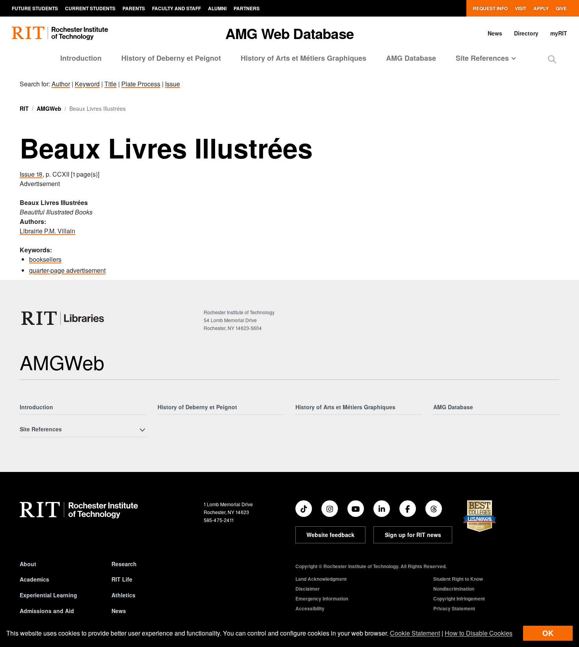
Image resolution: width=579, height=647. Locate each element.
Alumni (217, 8)
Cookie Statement (415, 633)
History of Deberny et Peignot (171, 58)
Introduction (81, 58)
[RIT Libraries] (63, 318)
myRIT (558, 33)
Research (124, 564)
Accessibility (310, 608)
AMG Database (411, 58)
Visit (520, 8)
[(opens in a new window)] (303, 508)
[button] (552, 59)
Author (61, 83)
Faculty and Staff (176, 8)
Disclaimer (307, 588)
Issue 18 (31, 174)
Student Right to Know (458, 578)
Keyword (87, 83)
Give (561, 8)
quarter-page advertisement (67, 270)
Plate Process (140, 83)
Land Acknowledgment (321, 578)
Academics (34, 579)
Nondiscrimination (453, 588)
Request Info (490, 8)
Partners (247, 8)
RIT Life (121, 579)
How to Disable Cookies (478, 633)
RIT (24, 108)
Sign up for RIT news (413, 535)
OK (547, 633)
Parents (133, 8)
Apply (541, 8)
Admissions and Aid (47, 611)
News (495, 33)
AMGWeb (49, 108)
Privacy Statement (454, 608)
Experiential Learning (48, 595)
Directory (526, 33)
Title (110, 83)
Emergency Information (321, 598)
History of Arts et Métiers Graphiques (303, 58)
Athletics (123, 595)
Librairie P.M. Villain (47, 230)
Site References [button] (482, 58)
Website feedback (330, 535)
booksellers (45, 259)
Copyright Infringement (459, 598)
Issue (172, 83)
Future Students (35, 8)
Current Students (90, 8)
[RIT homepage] (60, 33)
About (28, 564)
